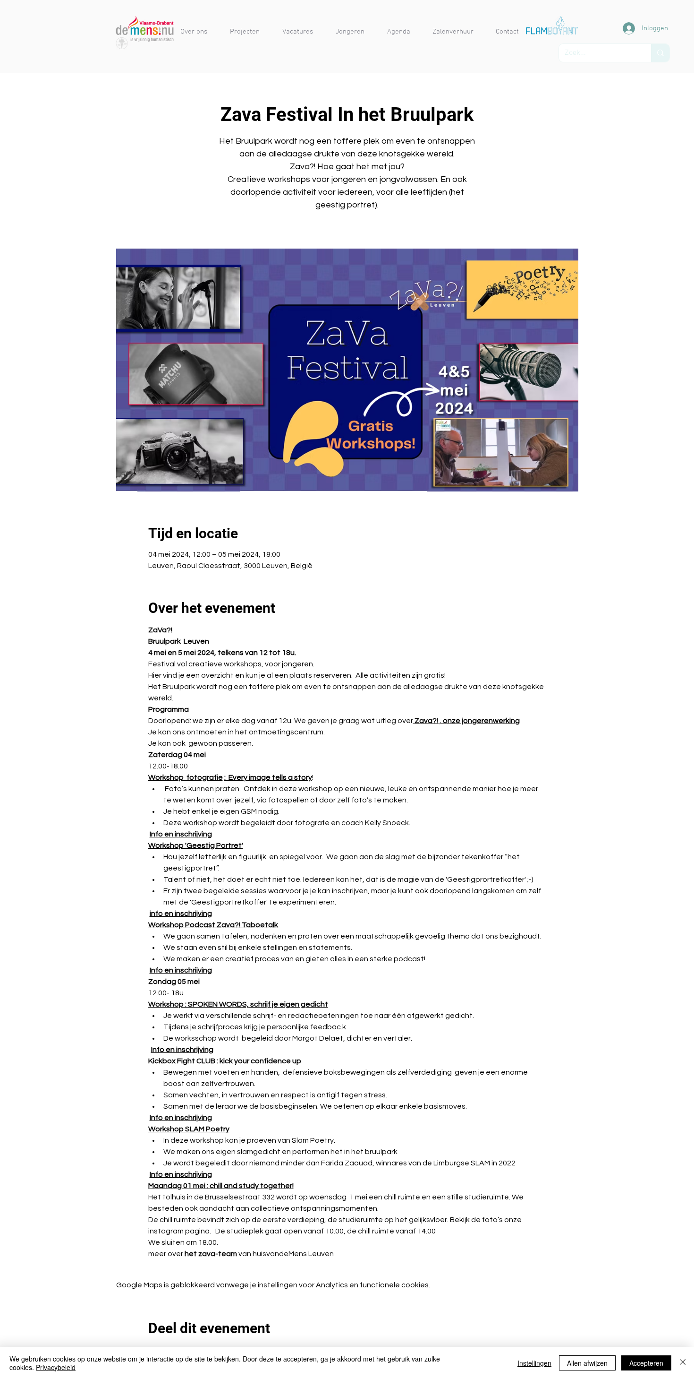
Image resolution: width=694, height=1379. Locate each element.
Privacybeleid (56, 1367)
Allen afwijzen (587, 1363)
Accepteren (646, 1363)
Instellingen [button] (534, 1363)
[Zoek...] (660, 53)
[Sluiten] (682, 1362)
